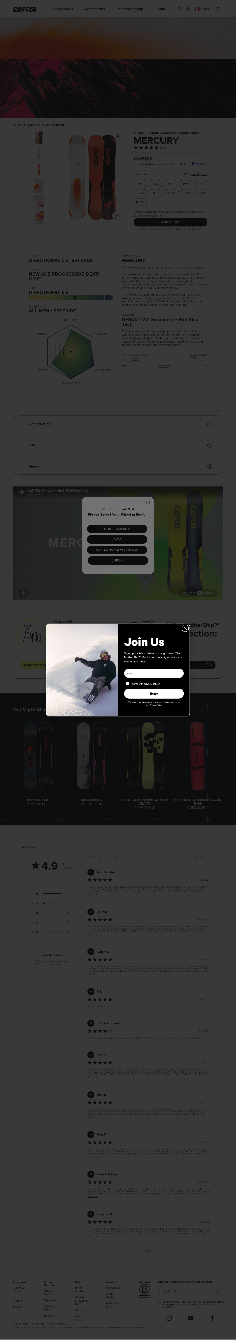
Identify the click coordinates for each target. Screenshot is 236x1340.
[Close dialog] (185, 628)
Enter (154, 693)
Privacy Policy (156, 705)
